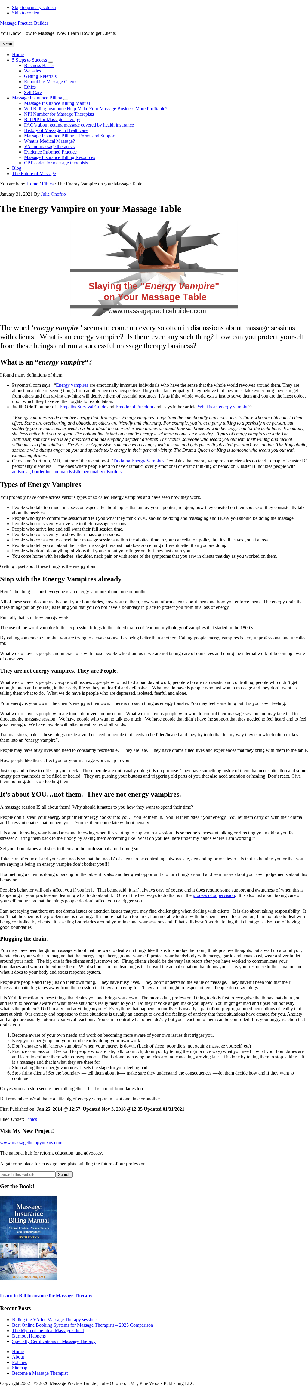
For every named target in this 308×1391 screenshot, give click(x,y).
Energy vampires (72, 385)
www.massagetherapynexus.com (31, 1142)
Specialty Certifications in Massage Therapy (54, 1341)
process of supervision (214, 895)
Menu (7, 44)
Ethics (31, 1119)
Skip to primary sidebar (34, 7)
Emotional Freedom (134, 406)
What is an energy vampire (223, 406)
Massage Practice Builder (24, 23)
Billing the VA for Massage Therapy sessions (54, 1319)
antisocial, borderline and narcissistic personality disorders (67, 471)
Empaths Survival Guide (83, 406)
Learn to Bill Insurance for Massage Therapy (46, 1295)
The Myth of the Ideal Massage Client (48, 1330)
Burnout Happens (29, 1335)
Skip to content (26, 12)
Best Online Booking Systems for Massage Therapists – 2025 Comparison (82, 1325)
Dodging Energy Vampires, (139, 460)
